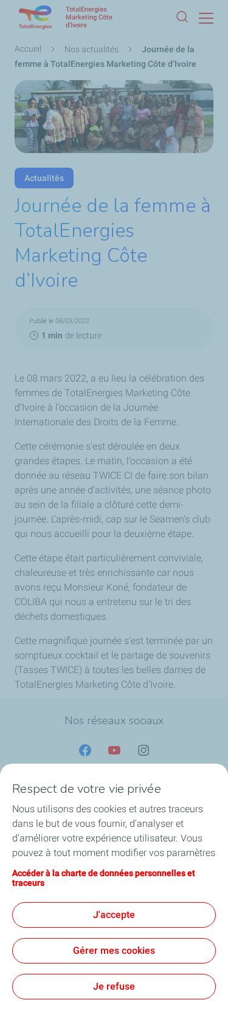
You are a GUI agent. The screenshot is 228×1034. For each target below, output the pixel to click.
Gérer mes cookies (114, 950)
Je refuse (114, 986)
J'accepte (114, 914)
